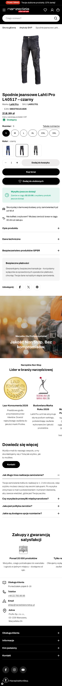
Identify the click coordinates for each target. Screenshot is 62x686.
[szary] (36, 150)
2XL (43, 133)
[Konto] (52, 10)
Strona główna (9, 28)
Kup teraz (31, 172)
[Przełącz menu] (4, 10)
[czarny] (22, 150)
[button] (31, 181)
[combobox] (31, 18)
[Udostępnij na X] (28, 287)
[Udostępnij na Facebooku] (19, 287)
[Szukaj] (55, 18)
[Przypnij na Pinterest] (37, 287)
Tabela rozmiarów (51, 126)
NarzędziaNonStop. (19, 681)
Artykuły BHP (25, 28)
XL (32, 133)
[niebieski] (8, 150)
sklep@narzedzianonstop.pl (21, 605)
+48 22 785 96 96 (16, 595)
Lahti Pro (14, 104)
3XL (54, 133)
